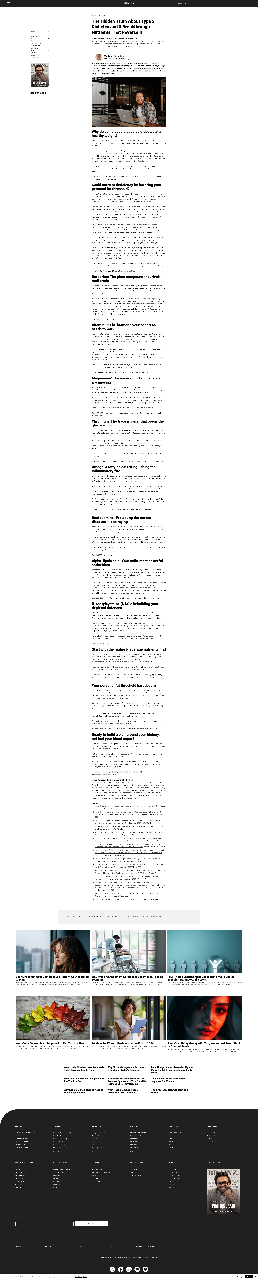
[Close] (255, 1276)
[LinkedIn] (37, 93)
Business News (35, 55)
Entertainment (35, 53)
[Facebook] (34, 93)
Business (33, 31)
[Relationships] (49, 46)
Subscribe (182, 3)
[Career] (49, 34)
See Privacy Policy (81, 1277)
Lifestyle (33, 41)
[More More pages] (58, 1151)
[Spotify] (44, 93)
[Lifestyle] (49, 41)
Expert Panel (34, 57)
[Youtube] (41, 93)
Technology (34, 48)
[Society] (49, 50)
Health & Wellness (36, 43)
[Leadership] (49, 36)
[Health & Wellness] (49, 43)
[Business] (49, 31)
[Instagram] (31, 93)
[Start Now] (53, 985)
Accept (249, 1277)
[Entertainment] (49, 53)
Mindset (33, 38)
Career (32, 34)
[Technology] (49, 48)
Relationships (35, 46)
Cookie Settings (237, 1277)
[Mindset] (49, 38)
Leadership (34, 36)
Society (32, 50)
